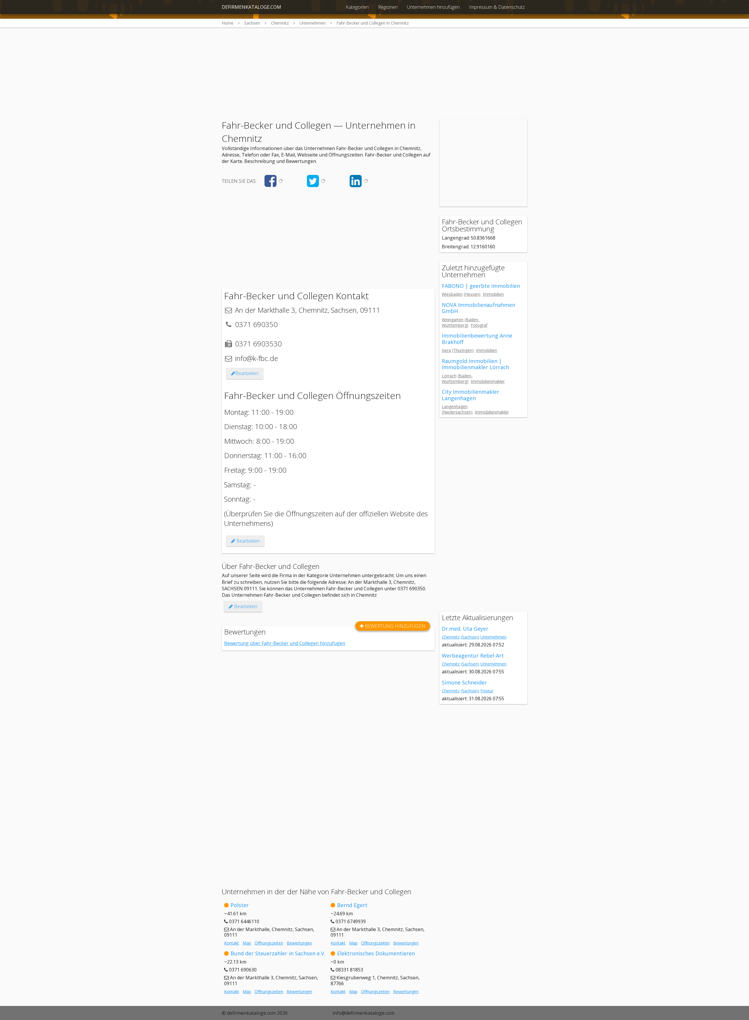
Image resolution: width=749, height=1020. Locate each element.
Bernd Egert (352, 905)
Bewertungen (299, 943)
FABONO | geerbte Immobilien (481, 285)
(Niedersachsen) (457, 412)
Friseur (486, 691)
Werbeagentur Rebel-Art (473, 655)
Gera (446, 350)
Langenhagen (455, 406)
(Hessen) (472, 294)
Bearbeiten (246, 373)
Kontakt (231, 943)
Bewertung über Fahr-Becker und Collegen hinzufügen (284, 643)
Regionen (388, 7)
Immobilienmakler (488, 381)
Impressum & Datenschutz (497, 7)
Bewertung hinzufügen (394, 626)
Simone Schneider (464, 682)
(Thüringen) (463, 350)
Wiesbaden (452, 294)
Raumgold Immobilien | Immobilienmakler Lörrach (475, 364)
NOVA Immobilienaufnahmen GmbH (478, 308)
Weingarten (452, 319)
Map (247, 943)
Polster (240, 905)
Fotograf (479, 325)
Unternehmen (493, 637)
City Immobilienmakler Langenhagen (470, 395)
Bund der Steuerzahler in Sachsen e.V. (278, 953)
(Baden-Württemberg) (461, 322)
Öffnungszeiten (269, 943)
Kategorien (357, 7)
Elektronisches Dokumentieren (376, 953)
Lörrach (449, 376)
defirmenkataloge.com (251, 7)
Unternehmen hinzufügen (433, 7)
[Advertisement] (374, 68)
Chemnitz (451, 637)
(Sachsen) (470, 637)
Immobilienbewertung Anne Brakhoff (477, 338)
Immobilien (493, 294)
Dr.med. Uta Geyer (465, 628)
